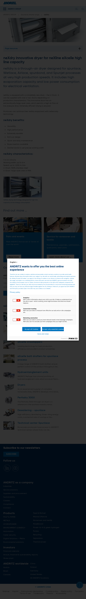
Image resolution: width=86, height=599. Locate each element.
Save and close (43, 334)
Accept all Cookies (31, 329)
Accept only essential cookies (53, 329)
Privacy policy (15, 292)
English (13, 262)
